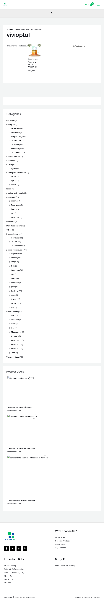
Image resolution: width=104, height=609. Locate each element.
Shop (15, 29)
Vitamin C (15, 344)
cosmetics (10, 160)
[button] (52, 13)
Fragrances (16, 136)
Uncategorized (12, 357)
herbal (9, 165)
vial (12, 307)
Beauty (9, 125)
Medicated (10, 197)
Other (8, 230)
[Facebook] (6, 548)
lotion (8, 189)
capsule (14, 253)
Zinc (13, 353)
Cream (14, 258)
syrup (13, 168)
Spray (16, 144)
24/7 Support (60, 548)
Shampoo (15, 217)
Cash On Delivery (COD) (14, 572)
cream (14, 201)
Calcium (14, 315)
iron (12, 274)
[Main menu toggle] (98, 4)
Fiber (13, 324)
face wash (15, 132)
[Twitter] (12, 548)
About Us (8, 576)
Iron (12, 328)
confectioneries (13, 156)
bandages (10, 120)
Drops (13, 176)
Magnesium (16, 332)
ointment (15, 282)
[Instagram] (19, 548)
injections (15, 270)
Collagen (15, 319)
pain (13, 287)
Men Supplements (14, 226)
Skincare (15, 148)
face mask (15, 128)
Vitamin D (15, 348)
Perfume (17, 140)
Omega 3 (15, 336)
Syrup (13, 180)
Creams (17, 152)
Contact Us (8, 579)
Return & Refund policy (14, 569)
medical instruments (15, 193)
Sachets (14, 291)
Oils (15, 241)
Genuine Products (62, 541)
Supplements (12, 312)
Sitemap (7, 583)
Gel (12, 266)
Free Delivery (60, 544)
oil (12, 213)
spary (13, 295)
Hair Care (15, 238)
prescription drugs (14, 250)
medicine (10, 222)
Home (9, 29)
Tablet (13, 185)
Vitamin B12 (16, 340)
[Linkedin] (25, 548)
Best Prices (60, 537)
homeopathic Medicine (16, 172)
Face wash (15, 205)
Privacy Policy (10, 565)
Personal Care (12, 234)
